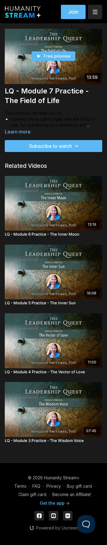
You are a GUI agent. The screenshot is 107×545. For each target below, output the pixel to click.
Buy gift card (79, 486)
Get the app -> (55, 503)
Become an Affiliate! (71, 494)
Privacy (53, 486)
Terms (20, 486)
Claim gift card (32, 494)
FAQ (36, 486)
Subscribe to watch (50, 146)
